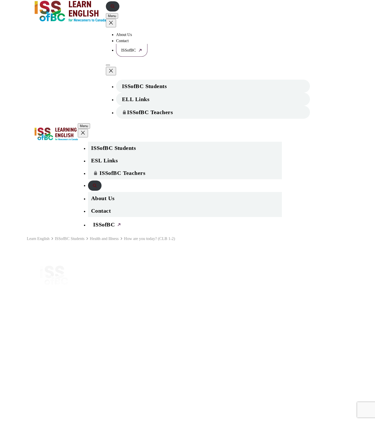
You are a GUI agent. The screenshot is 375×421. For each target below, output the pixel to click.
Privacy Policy (201, 313)
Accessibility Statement (213, 335)
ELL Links (135, 99)
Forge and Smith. (68, 418)
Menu (112, 16)
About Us (124, 34)
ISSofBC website (56, 290)
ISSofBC (128, 50)
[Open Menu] (108, 65)
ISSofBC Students (144, 86)
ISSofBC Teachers (150, 112)
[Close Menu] (111, 23)
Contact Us (198, 272)
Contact (122, 41)
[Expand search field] (112, 6)
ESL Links (104, 160)
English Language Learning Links (141, 283)
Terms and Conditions (208, 324)
